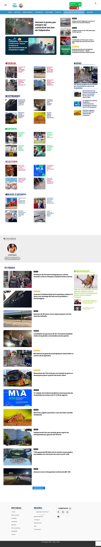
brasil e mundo (16, 194)
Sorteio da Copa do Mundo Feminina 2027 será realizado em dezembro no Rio (21, 150)
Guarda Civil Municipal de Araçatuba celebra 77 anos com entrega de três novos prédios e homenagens (21, 104)
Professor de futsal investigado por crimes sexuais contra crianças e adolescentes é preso (22, 72)
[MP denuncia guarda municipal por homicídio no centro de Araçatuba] (11, 85)
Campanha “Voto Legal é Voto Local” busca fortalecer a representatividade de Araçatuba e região (18, 45)
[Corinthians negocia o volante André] (11, 138)
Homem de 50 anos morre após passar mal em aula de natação (50, 70)
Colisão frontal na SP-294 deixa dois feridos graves (83, 31)
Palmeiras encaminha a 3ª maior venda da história (50, 148)
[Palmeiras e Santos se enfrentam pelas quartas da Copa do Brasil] (39, 138)
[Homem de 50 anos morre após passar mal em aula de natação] (39, 72)
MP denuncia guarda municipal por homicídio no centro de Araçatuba (85, 86)
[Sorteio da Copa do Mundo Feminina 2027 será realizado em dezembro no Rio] (11, 151)
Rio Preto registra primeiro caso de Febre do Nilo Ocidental (50, 116)
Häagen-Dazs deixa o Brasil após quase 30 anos (22, 180)
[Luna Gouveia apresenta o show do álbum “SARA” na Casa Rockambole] (77, 301)
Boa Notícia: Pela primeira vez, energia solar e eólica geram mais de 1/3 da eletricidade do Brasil (12, 258)
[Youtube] (58, 517)
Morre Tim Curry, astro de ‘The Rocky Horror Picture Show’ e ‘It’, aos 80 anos (22, 169)
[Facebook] (58, 512)
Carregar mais (38, 488)
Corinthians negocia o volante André (21, 134)
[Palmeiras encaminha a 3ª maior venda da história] (39, 151)
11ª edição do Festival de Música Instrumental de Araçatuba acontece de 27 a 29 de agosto (90, 104)
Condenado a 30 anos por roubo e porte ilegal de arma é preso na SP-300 (83, 41)
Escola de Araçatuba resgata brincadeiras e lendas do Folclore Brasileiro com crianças (50, 183)
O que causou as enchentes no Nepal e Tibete (50, 213)
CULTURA (12, 161)
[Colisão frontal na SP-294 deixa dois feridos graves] (65, 31)
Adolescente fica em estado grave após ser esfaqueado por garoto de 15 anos (50, 83)
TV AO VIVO (73, 8)
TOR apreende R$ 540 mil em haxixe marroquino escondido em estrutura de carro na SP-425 (53, 453)
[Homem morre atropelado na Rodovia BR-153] (17, 476)
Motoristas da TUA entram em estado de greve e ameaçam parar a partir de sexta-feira (21, 117)
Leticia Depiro (12, 255)
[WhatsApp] (67, 512)
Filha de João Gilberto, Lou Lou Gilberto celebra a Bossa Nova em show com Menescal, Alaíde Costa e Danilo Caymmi (86, 293)
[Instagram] (63, 512)
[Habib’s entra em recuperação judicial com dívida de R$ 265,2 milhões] (11, 203)
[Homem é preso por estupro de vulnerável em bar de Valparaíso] (19, 26)
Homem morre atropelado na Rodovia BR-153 (52, 472)
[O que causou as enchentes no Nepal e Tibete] (39, 216)
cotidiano (13, 96)
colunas (10, 238)
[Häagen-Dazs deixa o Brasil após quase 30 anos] (11, 183)
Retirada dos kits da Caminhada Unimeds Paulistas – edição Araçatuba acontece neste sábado (83, 51)
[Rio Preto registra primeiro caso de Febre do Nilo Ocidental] (39, 118)
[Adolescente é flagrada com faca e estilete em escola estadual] (65, 22)
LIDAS (78, 63)
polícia (11, 63)
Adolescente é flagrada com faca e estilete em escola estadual (83, 22)
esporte (11, 129)
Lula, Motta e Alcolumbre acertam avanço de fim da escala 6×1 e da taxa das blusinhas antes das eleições (50, 203)
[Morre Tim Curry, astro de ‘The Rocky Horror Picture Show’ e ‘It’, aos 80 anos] (11, 170)
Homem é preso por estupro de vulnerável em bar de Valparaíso (45, 26)
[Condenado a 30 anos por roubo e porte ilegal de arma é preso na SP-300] (65, 41)
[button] (96, 3)
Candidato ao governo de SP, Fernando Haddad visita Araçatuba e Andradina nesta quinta (50, 104)
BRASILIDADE (82, 271)
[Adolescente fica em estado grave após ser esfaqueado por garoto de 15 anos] (39, 85)
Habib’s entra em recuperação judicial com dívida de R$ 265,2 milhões (22, 201)
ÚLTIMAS (9, 267)
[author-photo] (12, 248)
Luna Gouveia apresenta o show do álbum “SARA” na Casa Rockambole (90, 302)
